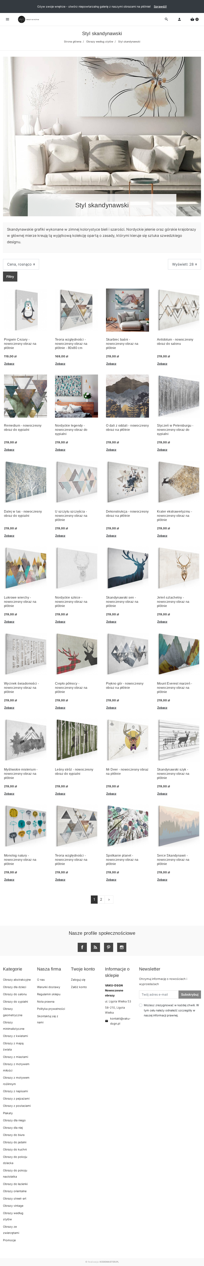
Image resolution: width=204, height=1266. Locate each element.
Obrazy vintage (13, 1205)
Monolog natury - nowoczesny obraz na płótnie (20, 860)
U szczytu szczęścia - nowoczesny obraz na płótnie (71, 516)
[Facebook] (82, 947)
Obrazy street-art (14, 1198)
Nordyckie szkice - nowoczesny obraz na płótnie (71, 602)
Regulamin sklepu (48, 994)
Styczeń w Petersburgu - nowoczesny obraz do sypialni (175, 430)
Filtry (10, 277)
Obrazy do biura (14, 1135)
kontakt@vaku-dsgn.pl (118, 1021)
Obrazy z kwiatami (15, 1036)
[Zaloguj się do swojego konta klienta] (179, 19)
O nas (41, 979)
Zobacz (9, 363)
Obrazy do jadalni (14, 1142)
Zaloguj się (78, 979)
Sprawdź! (160, 6)
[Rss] (95, 947)
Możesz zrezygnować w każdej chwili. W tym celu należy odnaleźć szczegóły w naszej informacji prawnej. (171, 1010)
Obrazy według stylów (99, 41)
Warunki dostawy (48, 987)
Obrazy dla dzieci (14, 987)
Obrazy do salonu (15, 994)
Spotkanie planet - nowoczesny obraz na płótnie (122, 860)
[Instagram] (121, 947)
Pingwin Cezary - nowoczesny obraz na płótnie (20, 344)
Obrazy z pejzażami (16, 1098)
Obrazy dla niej (13, 1127)
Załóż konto (79, 987)
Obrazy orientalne (14, 1191)
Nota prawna (45, 1001)
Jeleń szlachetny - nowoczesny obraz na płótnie (173, 602)
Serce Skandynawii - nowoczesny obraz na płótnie (173, 860)
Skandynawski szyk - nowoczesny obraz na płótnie (173, 774)
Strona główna (72, 41)
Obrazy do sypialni (15, 1001)
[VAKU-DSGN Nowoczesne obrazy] (28, 19)
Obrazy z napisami (15, 1091)
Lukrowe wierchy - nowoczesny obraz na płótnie (20, 602)
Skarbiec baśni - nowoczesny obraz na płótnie (122, 344)
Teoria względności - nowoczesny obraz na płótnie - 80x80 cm (71, 344)
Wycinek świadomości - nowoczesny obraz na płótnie (21, 688)
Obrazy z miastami (15, 1056)
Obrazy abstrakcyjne (17, 979)
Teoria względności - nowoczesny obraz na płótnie (71, 860)
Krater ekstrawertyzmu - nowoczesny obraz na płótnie (174, 516)
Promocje (9, 1240)
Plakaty (8, 1113)
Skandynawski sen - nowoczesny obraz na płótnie (122, 602)
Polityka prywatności (51, 1008)
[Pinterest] (108, 947)
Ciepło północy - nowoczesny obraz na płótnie (71, 688)
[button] (194, 19)
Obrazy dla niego (14, 1120)
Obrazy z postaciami (17, 1105)
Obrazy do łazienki (15, 1184)
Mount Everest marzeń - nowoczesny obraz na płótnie (174, 688)
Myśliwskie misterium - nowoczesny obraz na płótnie (21, 774)
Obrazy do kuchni (15, 1149)
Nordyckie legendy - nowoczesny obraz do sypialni (71, 430)
